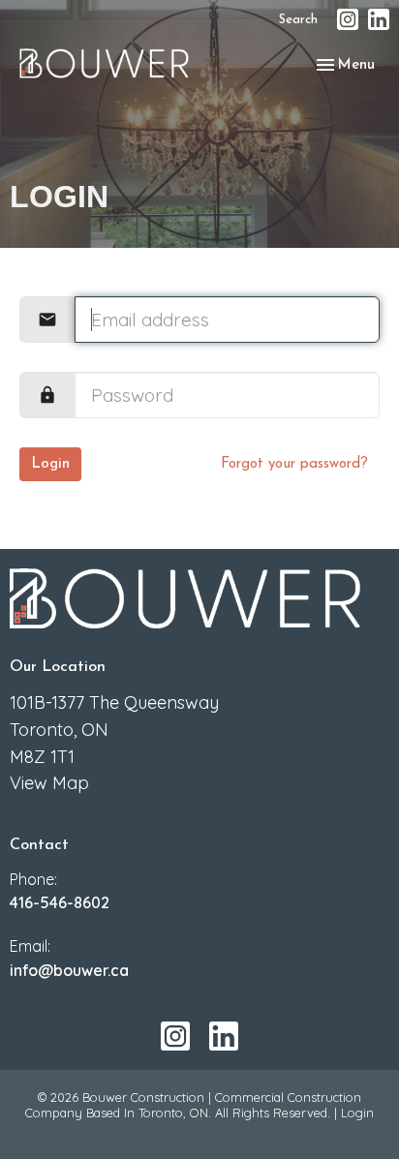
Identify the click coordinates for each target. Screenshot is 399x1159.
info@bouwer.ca (69, 970)
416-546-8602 (59, 902)
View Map (49, 783)
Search (298, 20)
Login (50, 464)
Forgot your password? (294, 464)
